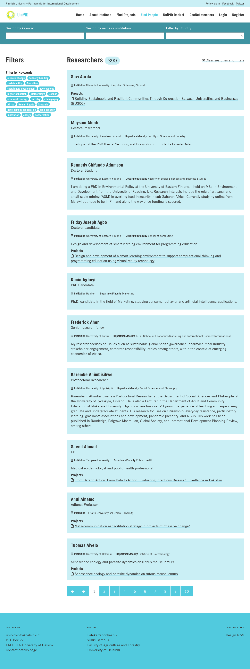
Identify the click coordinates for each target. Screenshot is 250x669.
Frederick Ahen (85, 322)
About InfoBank (100, 15)
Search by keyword (20, 28)
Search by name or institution (108, 28)
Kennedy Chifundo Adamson (97, 164)
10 (187, 591)
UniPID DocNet (173, 15)
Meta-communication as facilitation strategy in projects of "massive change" (132, 526)
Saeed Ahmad (84, 446)
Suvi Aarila (81, 76)
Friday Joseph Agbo (89, 222)
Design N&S (235, 635)
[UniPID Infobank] (17, 15)
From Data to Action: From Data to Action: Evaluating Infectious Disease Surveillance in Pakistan (148, 480)
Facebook (228, 3)
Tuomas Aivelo (84, 545)
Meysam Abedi (84, 122)
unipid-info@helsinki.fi (23, 635)
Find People (149, 15)
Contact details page (21, 650)
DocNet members (201, 15)
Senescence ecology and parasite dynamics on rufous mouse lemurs (126, 574)
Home (80, 15)
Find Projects (126, 15)
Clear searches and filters (224, 60)
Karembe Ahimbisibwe (91, 374)
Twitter (240, 3)
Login (223, 15)
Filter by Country (178, 28)
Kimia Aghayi (83, 279)
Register (238, 15)
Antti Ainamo (83, 499)
